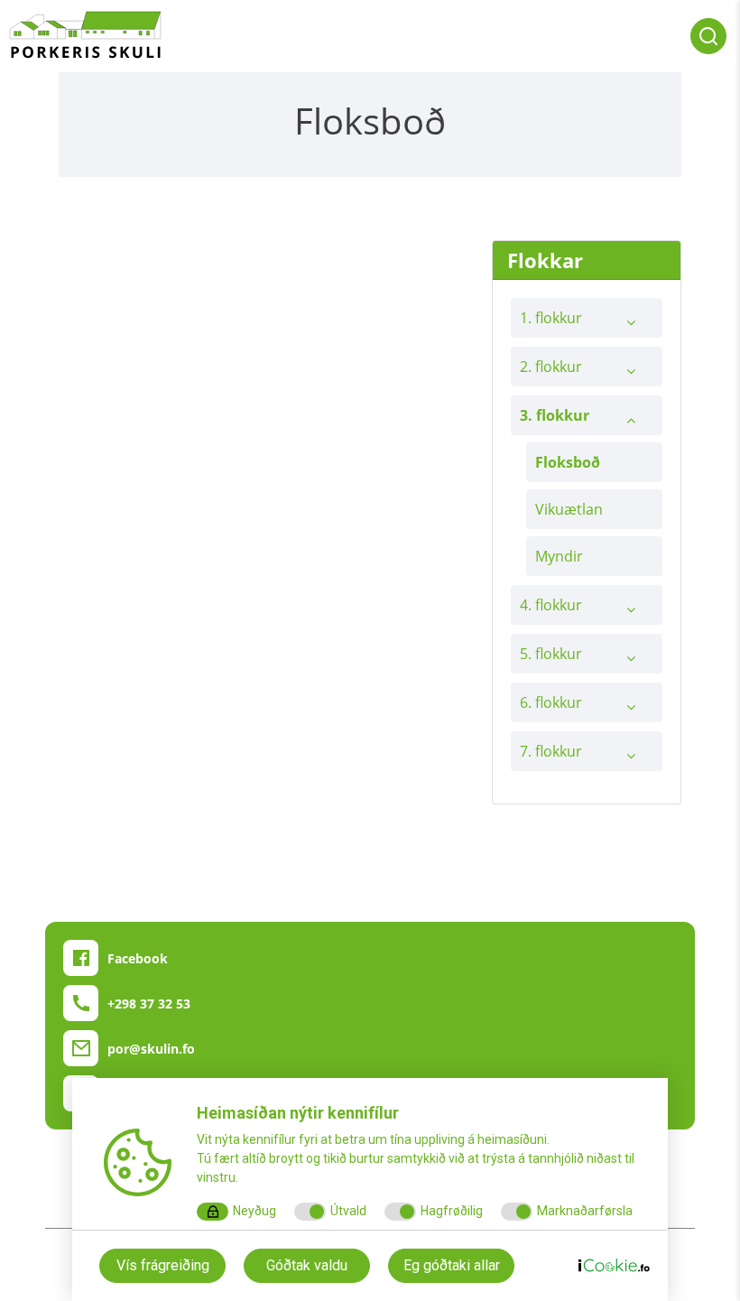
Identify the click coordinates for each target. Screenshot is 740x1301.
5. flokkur (551, 654)
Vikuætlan (569, 509)
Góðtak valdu (306, 1265)
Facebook (137, 958)
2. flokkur (551, 366)
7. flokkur (551, 751)
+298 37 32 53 (148, 1003)
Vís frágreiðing (162, 1265)
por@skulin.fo (151, 1048)
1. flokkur (551, 318)
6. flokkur (551, 702)
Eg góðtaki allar (451, 1265)
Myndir (559, 556)
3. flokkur (554, 415)
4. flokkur (551, 605)
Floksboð (567, 462)
